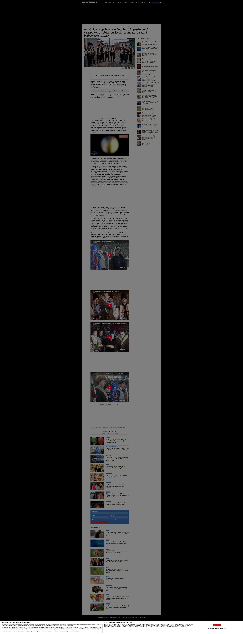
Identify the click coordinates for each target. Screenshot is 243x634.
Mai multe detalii (70, 625)
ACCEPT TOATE (217, 625)
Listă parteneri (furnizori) (109, 627)
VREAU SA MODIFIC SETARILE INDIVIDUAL (217, 628)
